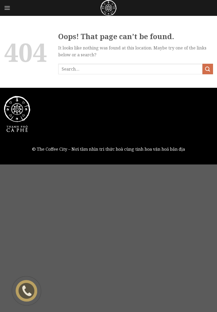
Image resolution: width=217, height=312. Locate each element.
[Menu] (7, 7)
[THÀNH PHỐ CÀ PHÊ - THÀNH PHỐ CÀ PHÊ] (108, 8)
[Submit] (207, 69)
